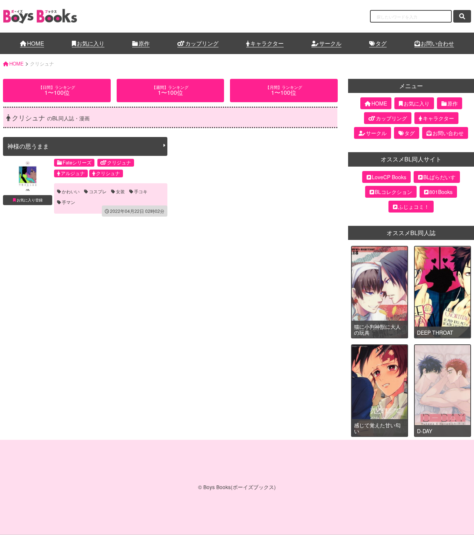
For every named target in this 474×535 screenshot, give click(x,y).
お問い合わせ (437, 43)
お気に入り (90, 43)
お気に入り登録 (30, 200)
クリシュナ (108, 173)
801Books (441, 191)
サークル (330, 43)
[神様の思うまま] (27, 176)
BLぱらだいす (439, 177)
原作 (144, 43)
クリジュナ (119, 162)
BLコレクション (393, 191)
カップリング (201, 43)
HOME (35, 43)
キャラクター (267, 43)
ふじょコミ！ (413, 206)
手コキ (140, 191)
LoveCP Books (389, 177)
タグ (381, 43)
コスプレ (98, 191)
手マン (68, 202)
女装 (120, 191)
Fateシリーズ (77, 162)
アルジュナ (73, 173)
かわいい (71, 191)
